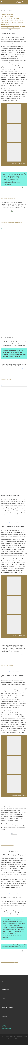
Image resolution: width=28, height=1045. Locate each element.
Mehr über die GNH (6, 379)
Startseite (3, 7)
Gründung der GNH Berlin (8, 14)
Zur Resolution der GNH (7, 845)
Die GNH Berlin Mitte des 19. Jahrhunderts (12, 20)
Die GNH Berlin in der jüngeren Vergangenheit (13, 26)
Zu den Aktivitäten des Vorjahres (9, 962)
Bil (12, 635)
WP (8, 1038)
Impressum (4, 1024)
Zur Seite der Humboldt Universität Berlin (11, 222)
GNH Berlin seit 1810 (10, 1036)
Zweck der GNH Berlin (7, 16)
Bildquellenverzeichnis (6, 1026)
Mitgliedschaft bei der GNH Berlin (10, 18)
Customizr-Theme (21, 1038)
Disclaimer (4, 1025)
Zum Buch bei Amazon (7, 665)
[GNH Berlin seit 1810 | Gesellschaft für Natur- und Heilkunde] (7, 2)
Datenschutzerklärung (6, 1028)
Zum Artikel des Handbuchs (8, 198)
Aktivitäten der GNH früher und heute (10, 28)
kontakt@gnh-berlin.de (10, 1008)
